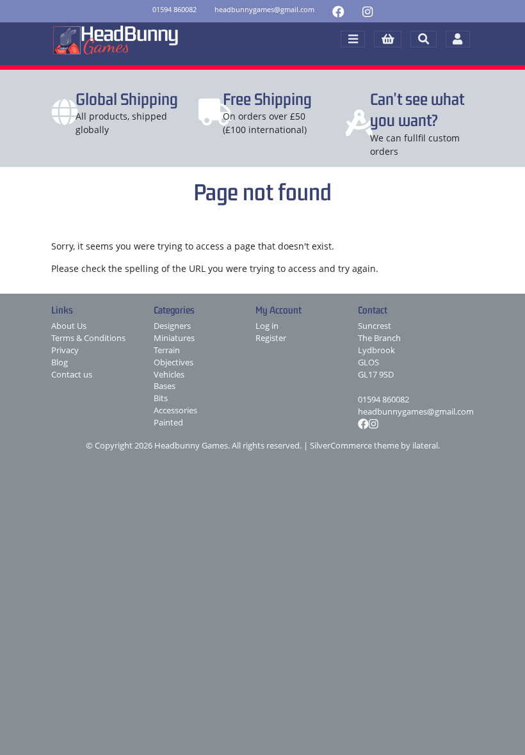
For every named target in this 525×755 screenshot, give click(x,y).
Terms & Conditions (88, 338)
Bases (164, 386)
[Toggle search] (423, 39)
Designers (172, 326)
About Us (68, 326)
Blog (59, 362)
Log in (267, 326)
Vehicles (169, 374)
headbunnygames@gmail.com (416, 411)
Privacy (65, 350)
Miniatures (174, 338)
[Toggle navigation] (353, 39)
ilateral (425, 445)
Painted (168, 422)
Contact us (71, 374)
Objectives (173, 362)
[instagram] (367, 11)
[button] (387, 39)
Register (270, 338)
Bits (161, 398)
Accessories (175, 410)
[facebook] (338, 11)
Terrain (167, 350)
